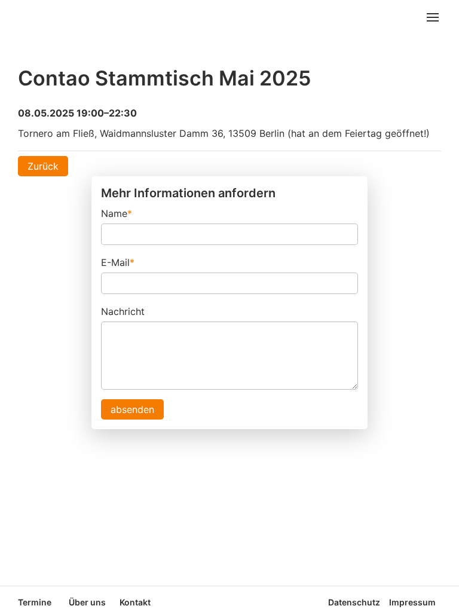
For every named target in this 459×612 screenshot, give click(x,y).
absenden (132, 409)
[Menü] (432, 18)
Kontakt (135, 602)
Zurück (43, 166)
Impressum (412, 602)
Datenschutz (354, 602)
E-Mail (117, 261)
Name (116, 212)
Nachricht (123, 311)
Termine (34, 602)
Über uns (87, 602)
